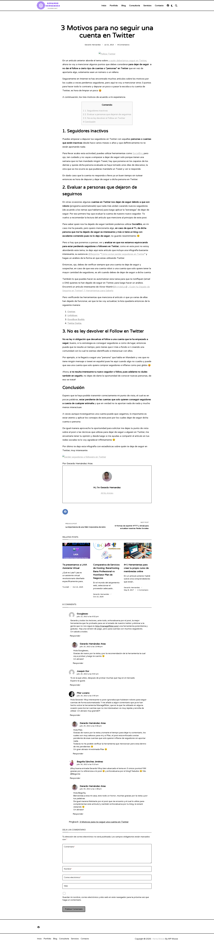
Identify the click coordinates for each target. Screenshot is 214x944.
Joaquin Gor (83, 671)
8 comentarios (123, 45)
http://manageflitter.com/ (107, 626)
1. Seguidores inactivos (95, 110)
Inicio (103, 5)
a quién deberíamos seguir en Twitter (127, 60)
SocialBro (138, 153)
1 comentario (142, 590)
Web (66, 886)
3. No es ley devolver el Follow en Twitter (104, 118)
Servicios (147, 5)
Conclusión (89, 122)
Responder (75, 636)
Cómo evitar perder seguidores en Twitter (122, 254)
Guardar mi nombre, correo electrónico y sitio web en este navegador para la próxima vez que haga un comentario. (105, 898)
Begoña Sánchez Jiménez (90, 761)
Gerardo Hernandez (93, 45)
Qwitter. (71, 311)
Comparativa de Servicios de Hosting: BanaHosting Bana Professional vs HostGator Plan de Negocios (106, 571)
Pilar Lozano (83, 693)
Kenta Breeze (159, 939)
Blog (123, 5)
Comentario (69, 847)
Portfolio (114, 5)
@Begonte (93, 254)
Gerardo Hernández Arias (93, 643)
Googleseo (82, 613)
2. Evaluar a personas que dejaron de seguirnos (107, 114)
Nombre (68, 869)
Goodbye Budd (75, 319)
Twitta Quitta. (74, 323)
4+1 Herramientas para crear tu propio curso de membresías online (136, 568)
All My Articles (107, 493)
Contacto (159, 5)
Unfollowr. (72, 315)
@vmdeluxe (120, 286)
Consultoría (134, 5)
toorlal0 (65, 587)
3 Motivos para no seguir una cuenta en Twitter (104, 821)
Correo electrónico (72, 877)
